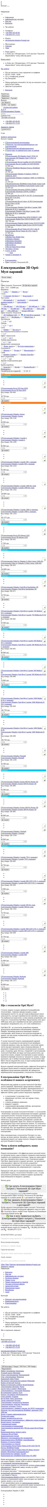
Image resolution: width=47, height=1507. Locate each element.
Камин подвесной (7, 1383)
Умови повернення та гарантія (16, 1282)
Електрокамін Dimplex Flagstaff (12, 758)
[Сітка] (4, 373)
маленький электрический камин (15, 1463)
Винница (26, 1391)
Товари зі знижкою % (13, 255)
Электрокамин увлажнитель (11, 1402)
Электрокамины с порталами (12, 1391)
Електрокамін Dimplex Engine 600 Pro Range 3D (18, 784)
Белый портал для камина (10, 1422)
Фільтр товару (6, 277)
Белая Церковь (28, 1385)
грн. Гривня (12, 105)
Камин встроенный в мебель (11, 1385)
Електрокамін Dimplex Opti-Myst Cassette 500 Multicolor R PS (23, 674)
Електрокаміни (11, 260)
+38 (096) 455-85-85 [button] (8, 1341)
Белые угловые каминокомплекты (13, 1414)
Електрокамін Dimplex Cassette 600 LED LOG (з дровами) (22, 883)
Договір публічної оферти (15, 1284)
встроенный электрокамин (11, 1473)
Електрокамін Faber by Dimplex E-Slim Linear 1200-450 (21, 563)
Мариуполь (22, 1389)
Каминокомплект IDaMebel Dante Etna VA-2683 (18, 1456)
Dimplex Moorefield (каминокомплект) (15, 1452)
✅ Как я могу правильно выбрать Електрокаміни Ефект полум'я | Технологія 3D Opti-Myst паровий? (23, 1218)
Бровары (25, 1402)
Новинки (8, 154)
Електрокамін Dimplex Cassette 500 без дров (17, 907)
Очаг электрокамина (8, 1377)
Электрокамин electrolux (10, 1387)
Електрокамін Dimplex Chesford (12, 833)
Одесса (19, 1406)
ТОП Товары (32, 1366)
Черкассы (20, 1377)
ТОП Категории (7, 1366)
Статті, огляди (10, 251)
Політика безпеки (11, 1278)
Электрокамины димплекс (11, 1404)
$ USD (4, 105)
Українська (5, 98)
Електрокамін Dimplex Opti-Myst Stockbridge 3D (19, 589)
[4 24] (19, 587)
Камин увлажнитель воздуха (11, 1418)
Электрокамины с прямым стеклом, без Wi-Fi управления (22, 1408)
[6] (18, 486)
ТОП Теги (23, 1366)
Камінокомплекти (12, 1301)
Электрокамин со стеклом (10, 1444)
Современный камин (9, 1424)
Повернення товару (12, 1288)
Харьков (15, 1396)
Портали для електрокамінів (15, 1299)
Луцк (20, 1393)
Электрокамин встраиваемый (12, 1426)
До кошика (5, 401)
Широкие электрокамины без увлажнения (16, 1438)
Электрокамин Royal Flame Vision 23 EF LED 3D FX (20, 1446)
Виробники (9, 235)
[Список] (2, 373)
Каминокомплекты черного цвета (13, 1432)
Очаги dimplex (6, 1396)
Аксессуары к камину (9, 1389)
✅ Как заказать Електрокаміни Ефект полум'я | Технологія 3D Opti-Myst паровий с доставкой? (23, 1202)
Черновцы (25, 1404)
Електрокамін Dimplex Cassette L (13, 440)
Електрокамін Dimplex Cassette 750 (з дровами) (18, 859)
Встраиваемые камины (9, 1393)
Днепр (21, 1387)
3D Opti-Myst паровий (30, 285)
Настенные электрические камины (14, 1381)
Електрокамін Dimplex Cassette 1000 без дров (17, 488)
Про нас (8, 21)
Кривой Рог (23, 1394)
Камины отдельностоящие (11, 1442)
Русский (14, 98)
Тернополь (18, 1398)
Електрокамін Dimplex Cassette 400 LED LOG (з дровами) (22, 931)
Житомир (16, 1373)
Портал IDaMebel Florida (10, 1448)
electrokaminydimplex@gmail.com (17, 40)
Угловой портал (7, 1373)
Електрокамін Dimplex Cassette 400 (14, 955)
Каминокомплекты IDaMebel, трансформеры (17, 1440)
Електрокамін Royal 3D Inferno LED (14, 537)
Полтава (17, 1400)
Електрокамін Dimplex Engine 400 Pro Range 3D (18, 809)
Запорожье (20, 1371)
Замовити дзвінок (7, 127)
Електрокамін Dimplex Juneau (12, 416)
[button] (5, 59)
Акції (7, 1292)
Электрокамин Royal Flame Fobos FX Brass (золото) (20, 1450)
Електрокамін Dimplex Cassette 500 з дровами (18, 464)
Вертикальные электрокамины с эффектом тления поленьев (23, 1420)
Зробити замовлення (8, 137)
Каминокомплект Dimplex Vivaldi (13, 1454)
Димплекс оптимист (8, 1406)
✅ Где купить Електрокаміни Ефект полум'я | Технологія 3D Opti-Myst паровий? (23, 1188)
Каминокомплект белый (10, 1436)
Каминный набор (7, 1379)
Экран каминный (7, 1400)
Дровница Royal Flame (9, 1434)
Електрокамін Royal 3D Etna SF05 (13, 390)
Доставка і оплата (11, 249)
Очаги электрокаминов (9, 1375)
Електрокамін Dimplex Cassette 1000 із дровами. (18, 512)
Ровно (16, 1379)
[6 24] (14, 388)
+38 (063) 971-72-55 (12, 35)
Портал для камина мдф (10, 1394)
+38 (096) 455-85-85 (12, 33)
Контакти (8, 23)
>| (6, 1001)
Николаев (31, 1381)
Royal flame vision (7, 1398)
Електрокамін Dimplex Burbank (12, 978)
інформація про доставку (14, 19)
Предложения (6, 1369)
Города (15, 1366)
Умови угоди (10, 1280)
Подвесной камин (7, 1416)
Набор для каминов (8, 1371)
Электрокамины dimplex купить (13, 1477)
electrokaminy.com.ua (15, 1193)
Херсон (17, 1383)
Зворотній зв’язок (11, 1286)
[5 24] (19, 782)
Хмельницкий (24, 1375)
